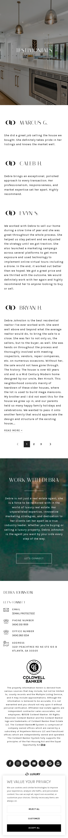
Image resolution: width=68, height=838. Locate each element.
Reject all (34, 809)
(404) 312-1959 (20, 624)
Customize (34, 818)
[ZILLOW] (58, 763)
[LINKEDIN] (25, 763)
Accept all (34, 828)
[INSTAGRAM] (17, 763)
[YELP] (42, 763)
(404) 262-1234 (20, 635)
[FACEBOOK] (9, 763)
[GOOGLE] (50, 763)
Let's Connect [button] (34, 558)
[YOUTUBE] (34, 763)
